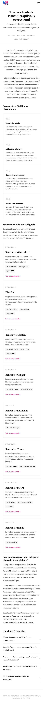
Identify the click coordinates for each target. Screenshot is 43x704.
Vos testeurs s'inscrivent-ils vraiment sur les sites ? (20, 668)
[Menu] (38, 3)
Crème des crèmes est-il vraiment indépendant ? (17, 638)
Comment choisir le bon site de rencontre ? (16, 677)
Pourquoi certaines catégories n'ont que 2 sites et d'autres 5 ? (20, 658)
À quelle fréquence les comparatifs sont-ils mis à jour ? (20, 648)
